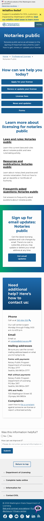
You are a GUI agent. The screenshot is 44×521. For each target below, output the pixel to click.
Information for (12, 488)
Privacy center (19, 511)
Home (5, 56)
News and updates (22, 103)
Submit (7, 451)
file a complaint (27, 405)
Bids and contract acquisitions (16, 508)
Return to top (22, 464)
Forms (22, 110)
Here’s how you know (9, 6)
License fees (22, 96)
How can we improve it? (12, 441)
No (10, 436)
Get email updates (22, 257)
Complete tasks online (15, 480)
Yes (4, 436)
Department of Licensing (16, 472)
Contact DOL (10, 495)
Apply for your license (22, 82)
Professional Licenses (21, 56)
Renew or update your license (22, 89)
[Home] (11, 23)
